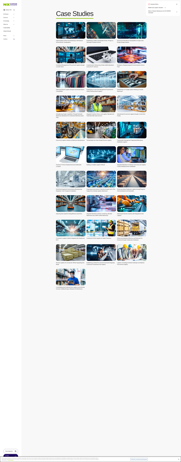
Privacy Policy (11, 460)
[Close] (178, 459)
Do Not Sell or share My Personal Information (139, 459)
